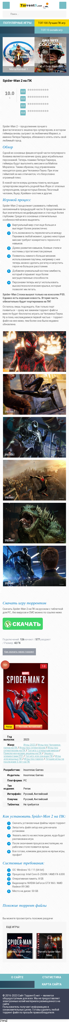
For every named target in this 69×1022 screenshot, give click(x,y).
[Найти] (6, 14)
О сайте (17, 977)
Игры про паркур (33, 759)
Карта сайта (52, 984)
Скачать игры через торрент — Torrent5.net (34, 5)
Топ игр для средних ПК (39, 756)
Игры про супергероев (32, 747)
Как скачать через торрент (19, 651)
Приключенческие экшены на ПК (23, 753)
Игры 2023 (30, 744)
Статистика (51, 977)
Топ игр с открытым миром (43, 750)
